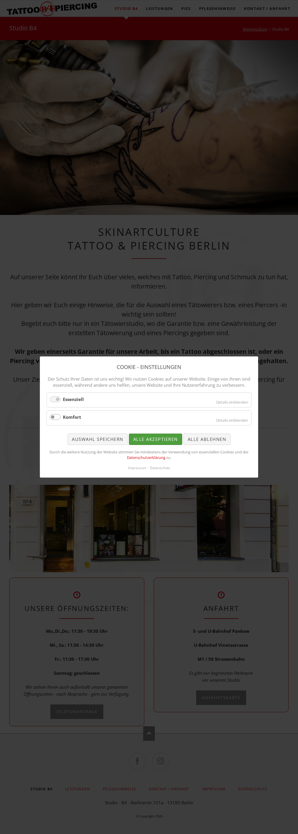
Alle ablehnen (207, 439)
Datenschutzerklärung (146, 457)
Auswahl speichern (97, 439)
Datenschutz (160, 467)
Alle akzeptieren (155, 439)
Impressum (137, 467)
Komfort (72, 417)
